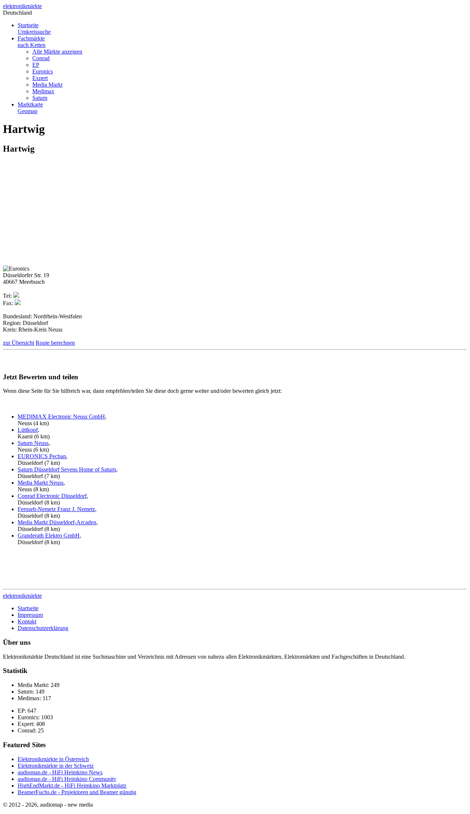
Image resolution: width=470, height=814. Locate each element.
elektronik (22, 6)
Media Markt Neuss (41, 483)
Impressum (30, 615)
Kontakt (27, 621)
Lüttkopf (28, 430)
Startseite (34, 28)
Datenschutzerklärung (43, 628)
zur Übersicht (18, 343)
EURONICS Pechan (42, 456)
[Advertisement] (64, 212)
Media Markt (47, 85)
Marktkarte (30, 107)
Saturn (39, 98)
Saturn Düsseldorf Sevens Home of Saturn (67, 469)
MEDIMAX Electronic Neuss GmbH (61, 416)
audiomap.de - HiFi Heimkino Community (67, 779)
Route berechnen (55, 343)
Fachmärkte (32, 41)
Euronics (42, 71)
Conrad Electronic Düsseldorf (52, 496)
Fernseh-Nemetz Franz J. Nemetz (56, 509)
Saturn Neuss (33, 443)
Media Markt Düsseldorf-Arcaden (57, 522)
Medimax (43, 91)
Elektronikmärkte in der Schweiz (56, 766)
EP (35, 65)
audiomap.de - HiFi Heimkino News (60, 772)
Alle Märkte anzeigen (57, 51)
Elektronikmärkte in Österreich (53, 759)
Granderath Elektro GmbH (49, 535)
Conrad (41, 58)
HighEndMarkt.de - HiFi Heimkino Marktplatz (72, 785)
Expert (40, 78)
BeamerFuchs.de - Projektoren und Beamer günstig (77, 792)
